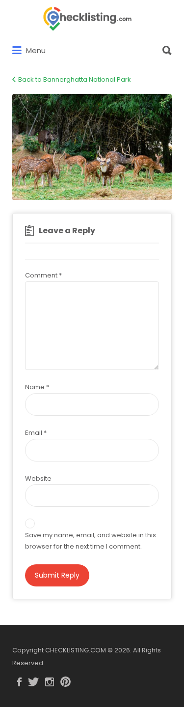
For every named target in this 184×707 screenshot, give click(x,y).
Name (37, 387)
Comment (43, 275)
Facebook (19, 682)
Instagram (49, 682)
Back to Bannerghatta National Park (74, 79)
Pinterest (65, 682)
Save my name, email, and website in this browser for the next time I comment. (90, 540)
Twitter (33, 682)
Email (36, 432)
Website (38, 478)
